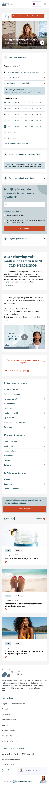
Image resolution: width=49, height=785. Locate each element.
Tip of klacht (9, 417)
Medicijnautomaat (11, 488)
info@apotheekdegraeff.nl (18, 83)
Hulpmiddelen (9, 403)
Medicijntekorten (11, 451)
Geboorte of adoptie (12, 394)
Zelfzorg (7, 465)
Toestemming (9, 460)
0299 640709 (13, 78)
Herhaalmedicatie (11, 399)
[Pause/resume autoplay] (42, 42)
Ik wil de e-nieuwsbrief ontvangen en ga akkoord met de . (26, 221)
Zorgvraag (8, 427)
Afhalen (7, 479)
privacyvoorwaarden (16, 222)
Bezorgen (8, 484)
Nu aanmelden (35, 92)
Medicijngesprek (10, 441)
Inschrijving (8, 408)
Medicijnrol (8, 446)
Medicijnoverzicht (11, 413)
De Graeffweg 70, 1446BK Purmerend (23, 72)
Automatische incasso (13, 389)
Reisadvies (8, 455)
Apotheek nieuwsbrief (16, 215)
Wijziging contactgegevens (15, 422)
